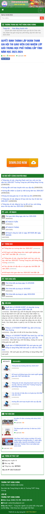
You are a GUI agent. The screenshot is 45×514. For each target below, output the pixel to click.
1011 (11, 448)
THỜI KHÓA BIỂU (10, 279)
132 (23, 422)
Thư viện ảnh (9, 414)
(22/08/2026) (11, 262)
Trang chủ (6, 28)
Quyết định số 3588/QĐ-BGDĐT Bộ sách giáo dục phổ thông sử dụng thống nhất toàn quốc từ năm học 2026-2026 (22, 348)
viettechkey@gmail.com (16, 503)
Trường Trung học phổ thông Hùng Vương (20, 25)
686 (25, 55)
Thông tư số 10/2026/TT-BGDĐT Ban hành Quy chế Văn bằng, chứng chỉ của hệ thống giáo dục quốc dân (24, 337)
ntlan (4, 55)
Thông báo (9, 244)
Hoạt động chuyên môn (20, 28)
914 (23, 432)
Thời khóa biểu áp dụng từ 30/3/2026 (18, 289)
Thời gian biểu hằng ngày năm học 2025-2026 (21, 216)
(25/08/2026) (36, 248)
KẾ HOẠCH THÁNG (12, 227)
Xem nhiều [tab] (16, 361)
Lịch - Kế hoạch (10, 212)
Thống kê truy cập (12, 456)
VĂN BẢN (8, 303)
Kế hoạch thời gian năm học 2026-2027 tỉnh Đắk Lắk (21, 272)
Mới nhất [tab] (6, 361)
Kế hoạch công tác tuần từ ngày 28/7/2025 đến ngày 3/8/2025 (23, 234)
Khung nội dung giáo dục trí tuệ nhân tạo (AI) (17, 196)
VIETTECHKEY (31, 512)
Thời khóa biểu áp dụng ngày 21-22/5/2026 (20, 283)
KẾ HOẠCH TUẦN (12, 222)
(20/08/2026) (15, 404)
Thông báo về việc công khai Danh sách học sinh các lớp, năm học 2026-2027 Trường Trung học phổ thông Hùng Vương (22, 260)
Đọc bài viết (5, 59)
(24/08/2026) (22, 254)
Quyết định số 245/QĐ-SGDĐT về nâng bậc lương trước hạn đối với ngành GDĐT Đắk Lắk (22, 308)
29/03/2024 (12, 55)
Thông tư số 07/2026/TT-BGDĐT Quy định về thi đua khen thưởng (23, 329)
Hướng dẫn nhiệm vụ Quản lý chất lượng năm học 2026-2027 (23, 191)
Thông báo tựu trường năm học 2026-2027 (18, 248)
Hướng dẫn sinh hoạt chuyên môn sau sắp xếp (18, 187)
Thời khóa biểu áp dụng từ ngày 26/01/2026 (20, 294)
